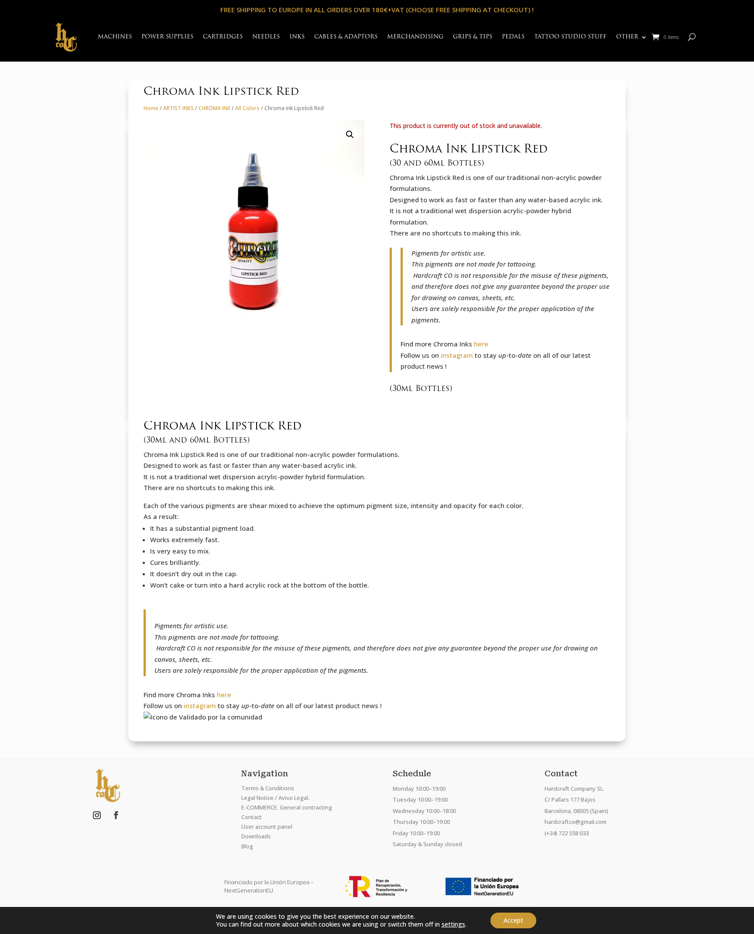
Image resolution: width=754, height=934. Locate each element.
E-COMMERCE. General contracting (286, 807)
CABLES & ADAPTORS (345, 37)
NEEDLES (266, 37)
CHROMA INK (214, 108)
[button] (350, 134)
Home (151, 108)
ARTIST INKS (178, 108)
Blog (247, 846)
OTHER (627, 37)
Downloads (256, 836)
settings (453, 924)
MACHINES (115, 37)
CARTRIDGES (223, 37)
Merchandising (415, 37)
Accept (513, 920)
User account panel (266, 826)
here (481, 343)
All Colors (247, 108)
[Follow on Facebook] (116, 815)
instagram (457, 355)
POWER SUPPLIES (167, 37)
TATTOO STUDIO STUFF (570, 37)
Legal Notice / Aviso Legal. (275, 798)
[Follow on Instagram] (97, 815)
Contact (251, 817)
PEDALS (513, 37)
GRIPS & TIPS (472, 37)
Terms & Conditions (267, 788)
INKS (297, 37)
